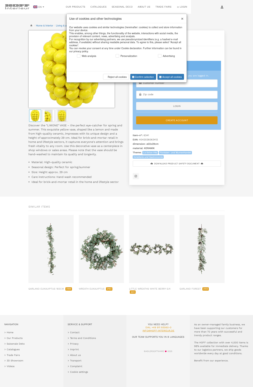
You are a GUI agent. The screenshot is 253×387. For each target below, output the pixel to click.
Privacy (74, 343)
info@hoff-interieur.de (158, 330)
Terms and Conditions (83, 338)
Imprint (74, 349)
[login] (222, 7)
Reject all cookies (117, 77)
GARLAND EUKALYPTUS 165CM (49, 288)
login (177, 106)
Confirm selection (144, 77)
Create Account (177, 120)
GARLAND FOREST (194, 288)
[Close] (181, 17)
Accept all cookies (172, 77)
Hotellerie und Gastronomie (148, 157)
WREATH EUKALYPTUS (95, 288)
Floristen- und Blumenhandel (175, 152)
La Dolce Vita (150, 152)
